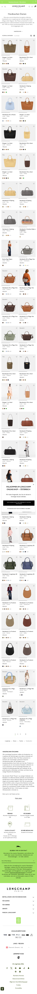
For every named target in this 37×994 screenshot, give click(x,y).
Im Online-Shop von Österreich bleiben (18, 508)
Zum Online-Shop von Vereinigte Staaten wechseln (19, 503)
